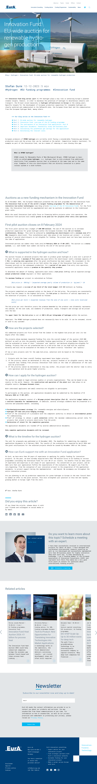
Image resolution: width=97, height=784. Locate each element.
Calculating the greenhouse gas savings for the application (44, 129)
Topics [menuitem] (62, 3)
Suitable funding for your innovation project (57, 759)
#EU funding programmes (36, 89)
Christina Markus (41, 623)
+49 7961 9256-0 (33, 770)
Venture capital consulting (71, 627)
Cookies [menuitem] (8, 770)
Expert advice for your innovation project (56, 750)
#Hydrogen (12, 89)
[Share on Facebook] (15, 514)
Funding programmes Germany (44, 629)
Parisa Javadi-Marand (16, 623)
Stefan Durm (13, 86)
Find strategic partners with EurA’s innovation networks (58, 755)
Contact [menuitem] (79, 3)
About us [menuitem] (56, 3)
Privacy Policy (37, 718)
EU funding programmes (17, 627)
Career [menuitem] (67, 3)
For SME (49, 627)
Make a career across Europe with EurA (58, 763)
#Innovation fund (64, 89)
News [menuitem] (79, 7)
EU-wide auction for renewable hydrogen (36, 120)
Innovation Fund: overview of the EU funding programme (42, 122)
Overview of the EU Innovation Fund (63, 206)
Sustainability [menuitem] (72, 7)
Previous (2, 632)
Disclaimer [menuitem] (9, 763)
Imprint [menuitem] (8, 766)
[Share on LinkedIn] (6, 514)
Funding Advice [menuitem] (49, 7)
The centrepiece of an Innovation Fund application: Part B (44, 124)
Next (94, 632)
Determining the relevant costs (32, 131)
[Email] (23, 514)
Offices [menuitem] (73, 3)
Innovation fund (14, 629)
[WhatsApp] (19, 514)
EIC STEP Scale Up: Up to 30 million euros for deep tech (71, 637)
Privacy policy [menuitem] (10, 768)
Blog (7, 75)
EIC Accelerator (66, 629)
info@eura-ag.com (34, 768)
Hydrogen (14, 75)
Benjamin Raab (66, 623)
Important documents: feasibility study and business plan (43, 126)
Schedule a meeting (62, 568)
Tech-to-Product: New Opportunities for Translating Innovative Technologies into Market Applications (45, 637)
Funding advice (40, 627)
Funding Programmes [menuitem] (60, 7)
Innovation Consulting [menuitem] (37, 7)
